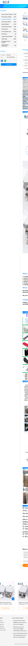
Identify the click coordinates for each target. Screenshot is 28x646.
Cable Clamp (9, 38)
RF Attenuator (9, 29)
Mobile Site (2, 628)
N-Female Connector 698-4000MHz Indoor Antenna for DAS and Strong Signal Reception (19, 622)
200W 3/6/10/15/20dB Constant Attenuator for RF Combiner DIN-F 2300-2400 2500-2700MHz (10, 604)
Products (2, 622)
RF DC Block (9, 34)
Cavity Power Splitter (9, 21)
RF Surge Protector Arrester (9, 42)
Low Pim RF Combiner (9, 19)
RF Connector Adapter (9, 16)
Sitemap (2, 626)
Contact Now (9, 64)
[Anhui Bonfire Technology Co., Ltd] (6, 2)
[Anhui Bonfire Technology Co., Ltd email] (2, 61)
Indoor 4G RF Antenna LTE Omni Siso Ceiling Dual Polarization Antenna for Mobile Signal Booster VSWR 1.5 (20, 635)
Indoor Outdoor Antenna (9, 14)
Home (1, 620)
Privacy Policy (3, 630)
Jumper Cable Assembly (9, 36)
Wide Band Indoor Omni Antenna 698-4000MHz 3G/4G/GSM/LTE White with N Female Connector (19, 629)
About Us (2, 624)
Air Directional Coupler (9, 26)
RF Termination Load (9, 31)
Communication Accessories (9, 45)
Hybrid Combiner (9, 24)
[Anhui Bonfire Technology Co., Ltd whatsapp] (5, 61)
